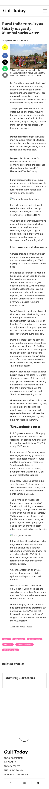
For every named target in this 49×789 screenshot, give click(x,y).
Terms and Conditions (16, 774)
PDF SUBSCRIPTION (13, 758)
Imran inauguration (25, 644)
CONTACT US (10, 762)
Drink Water (19, 639)
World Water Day (10, 650)
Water (6, 639)
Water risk (8, 644)
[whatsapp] (5, 68)
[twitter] (5, 62)
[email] (5, 75)
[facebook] (5, 55)
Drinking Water (34, 639)
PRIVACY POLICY (12, 766)
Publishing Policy (13, 770)
